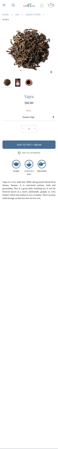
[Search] (16, 5)
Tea (17, 14)
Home (5, 14)
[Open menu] (7, 5)
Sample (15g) (28, 117)
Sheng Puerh (33, 14)
